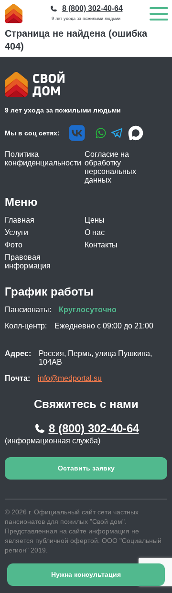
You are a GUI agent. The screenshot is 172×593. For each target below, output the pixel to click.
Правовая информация (28, 261)
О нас (95, 232)
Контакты (101, 245)
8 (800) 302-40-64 (94, 428)
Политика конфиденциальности (43, 158)
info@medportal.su (70, 378)
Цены (95, 220)
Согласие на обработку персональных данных (110, 167)
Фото (13, 245)
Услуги (16, 232)
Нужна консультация (86, 574)
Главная (19, 220)
